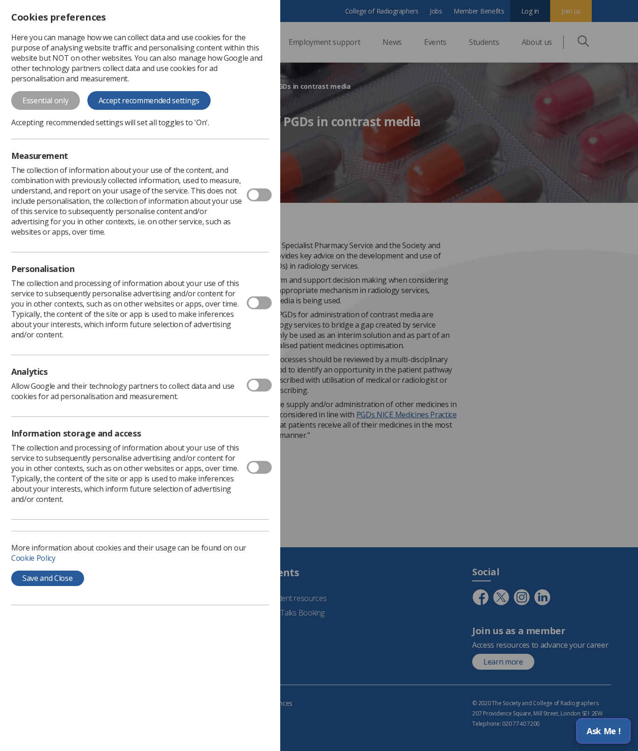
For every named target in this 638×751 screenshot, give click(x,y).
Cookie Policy (33, 558)
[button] (603, 731)
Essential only (45, 100)
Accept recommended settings (149, 100)
